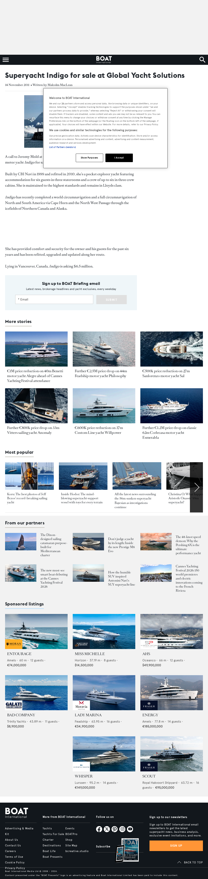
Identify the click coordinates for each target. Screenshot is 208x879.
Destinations (52, 845)
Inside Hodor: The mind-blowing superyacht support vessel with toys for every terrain (82, 498)
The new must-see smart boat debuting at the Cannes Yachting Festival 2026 (53, 578)
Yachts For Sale (53, 834)
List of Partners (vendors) (62, 147)
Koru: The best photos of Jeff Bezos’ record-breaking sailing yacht (27, 498)
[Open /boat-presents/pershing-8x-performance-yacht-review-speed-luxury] (156, 542)
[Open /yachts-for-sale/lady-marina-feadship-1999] (104, 692)
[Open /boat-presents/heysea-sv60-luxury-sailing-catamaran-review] (20, 542)
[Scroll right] (196, 487)
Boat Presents (53, 857)
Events (70, 828)
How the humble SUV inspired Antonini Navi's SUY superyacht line (121, 578)
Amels (11, 660)
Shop (69, 840)
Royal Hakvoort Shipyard (160, 783)
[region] (105, 128)
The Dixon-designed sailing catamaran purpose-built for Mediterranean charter (53, 545)
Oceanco (149, 660)
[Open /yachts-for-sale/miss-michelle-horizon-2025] (104, 631)
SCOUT (149, 776)
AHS (146, 653)
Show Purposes (89, 157)
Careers (10, 851)
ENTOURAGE (19, 653)
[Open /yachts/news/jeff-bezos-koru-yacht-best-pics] (29, 476)
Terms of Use (14, 857)
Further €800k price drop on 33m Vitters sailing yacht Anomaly (33, 430)
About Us (11, 840)
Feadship (81, 721)
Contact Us (13, 845)
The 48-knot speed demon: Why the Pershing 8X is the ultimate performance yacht (188, 545)
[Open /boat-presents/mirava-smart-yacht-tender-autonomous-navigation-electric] (20, 573)
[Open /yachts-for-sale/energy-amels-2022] (171, 692)
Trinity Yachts (16, 721)
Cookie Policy (15, 862)
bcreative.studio (77, 851)
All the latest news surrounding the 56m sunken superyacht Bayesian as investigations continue (135, 500)
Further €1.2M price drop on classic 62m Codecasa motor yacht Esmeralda (169, 432)
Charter (48, 840)
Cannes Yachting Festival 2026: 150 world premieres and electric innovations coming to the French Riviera (189, 578)
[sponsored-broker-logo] (13, 648)
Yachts (47, 828)
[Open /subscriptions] (123, 851)
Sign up (176, 845)
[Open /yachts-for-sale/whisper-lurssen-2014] (104, 753)
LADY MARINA (88, 715)
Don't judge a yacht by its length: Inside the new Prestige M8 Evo (121, 545)
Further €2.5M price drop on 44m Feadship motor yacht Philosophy (101, 373)
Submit (111, 300)
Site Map (71, 845)
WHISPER (84, 776)
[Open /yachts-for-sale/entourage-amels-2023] (36, 631)
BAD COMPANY (21, 715)
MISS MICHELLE (90, 653)
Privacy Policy (15, 868)
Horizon (80, 660)
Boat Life (49, 851)
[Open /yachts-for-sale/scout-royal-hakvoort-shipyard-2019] (171, 753)
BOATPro (71, 834)
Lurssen (80, 783)
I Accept (119, 157)
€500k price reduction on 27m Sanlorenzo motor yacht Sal (166, 373)
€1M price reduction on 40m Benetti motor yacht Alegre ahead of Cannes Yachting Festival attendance (35, 376)
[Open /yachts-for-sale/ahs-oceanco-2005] (171, 631)
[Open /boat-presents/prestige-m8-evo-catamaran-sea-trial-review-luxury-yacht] (88, 542)
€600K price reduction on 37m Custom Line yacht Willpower (99, 430)
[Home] (104, 60)
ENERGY (150, 715)
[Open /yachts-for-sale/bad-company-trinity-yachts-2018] (36, 692)
